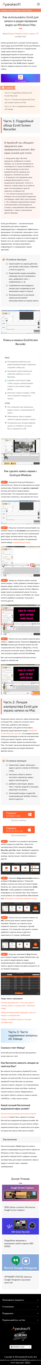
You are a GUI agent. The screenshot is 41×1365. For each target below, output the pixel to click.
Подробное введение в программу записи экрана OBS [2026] (18, 1243)
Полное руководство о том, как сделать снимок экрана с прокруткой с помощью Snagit (18, 1005)
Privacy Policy (20, 1362)
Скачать (11, 813)
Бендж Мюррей (15, 34)
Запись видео (14, 10)
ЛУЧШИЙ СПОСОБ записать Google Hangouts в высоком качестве (18, 1280)
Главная (4, 10)
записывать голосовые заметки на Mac (20, 898)
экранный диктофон (21, 542)
